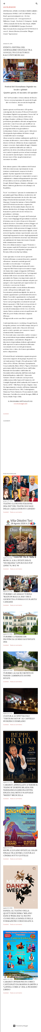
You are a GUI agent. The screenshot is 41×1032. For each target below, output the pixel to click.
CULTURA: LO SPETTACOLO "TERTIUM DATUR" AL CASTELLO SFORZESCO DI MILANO (19, 718)
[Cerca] (36, 3)
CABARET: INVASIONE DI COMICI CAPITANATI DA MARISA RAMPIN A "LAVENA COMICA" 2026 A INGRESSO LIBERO (20, 985)
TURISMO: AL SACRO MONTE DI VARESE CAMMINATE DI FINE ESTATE (18, 675)
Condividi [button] (6, 413)
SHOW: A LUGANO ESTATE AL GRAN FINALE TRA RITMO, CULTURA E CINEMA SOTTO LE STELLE (20, 853)
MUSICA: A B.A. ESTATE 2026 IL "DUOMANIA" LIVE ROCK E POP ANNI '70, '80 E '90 (18, 563)
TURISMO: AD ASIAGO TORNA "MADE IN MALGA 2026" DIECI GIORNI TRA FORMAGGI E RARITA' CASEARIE (20, 598)
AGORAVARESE (9, 7)
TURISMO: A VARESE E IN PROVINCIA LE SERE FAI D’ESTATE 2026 (19, 639)
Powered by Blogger (22, 1026)
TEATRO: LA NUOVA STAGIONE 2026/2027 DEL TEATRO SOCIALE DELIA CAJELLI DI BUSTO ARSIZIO (19, 506)
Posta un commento (16, 512)
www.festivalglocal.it (20, 404)
